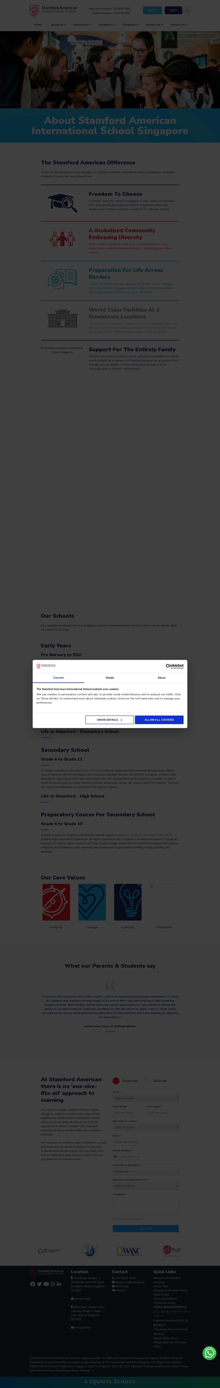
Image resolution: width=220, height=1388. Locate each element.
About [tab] (161, 677)
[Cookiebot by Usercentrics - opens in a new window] (168, 666)
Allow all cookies (159, 719)
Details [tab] (110, 677)
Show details (107, 719)
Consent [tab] (58, 677)
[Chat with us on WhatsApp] (209, 1353)
